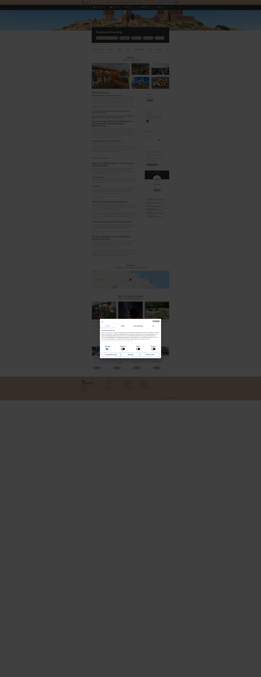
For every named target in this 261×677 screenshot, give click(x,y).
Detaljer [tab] (123, 325)
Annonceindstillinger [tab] (138, 325)
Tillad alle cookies (150, 354)
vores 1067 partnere (109, 332)
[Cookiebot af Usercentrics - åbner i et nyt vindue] (154, 321)
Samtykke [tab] (107, 325)
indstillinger (155, 337)
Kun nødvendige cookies (111, 354)
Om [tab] (153, 325)
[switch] (123, 349)
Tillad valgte (130, 354)
